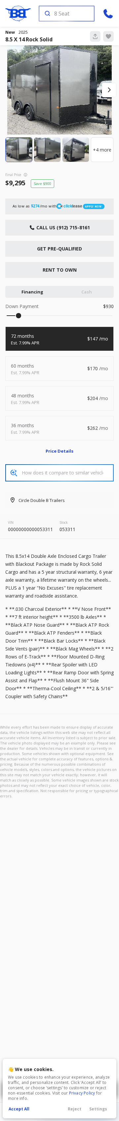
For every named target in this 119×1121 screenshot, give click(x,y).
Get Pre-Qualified (59, 249)
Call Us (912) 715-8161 (62, 227)
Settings (98, 1109)
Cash (86, 292)
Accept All (19, 1109)
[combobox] (66, 13)
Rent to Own (60, 270)
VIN (11, 522)
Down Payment (22, 306)
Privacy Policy (82, 1093)
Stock (64, 522)
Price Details (59, 451)
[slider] (18, 315)
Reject (74, 1109)
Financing (32, 292)
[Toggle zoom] (59, 90)
